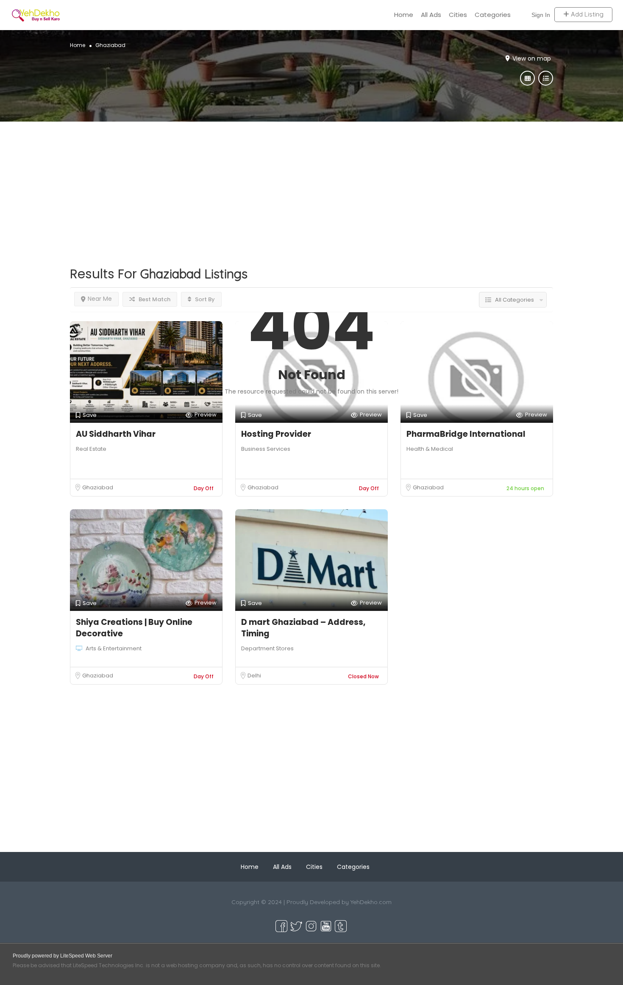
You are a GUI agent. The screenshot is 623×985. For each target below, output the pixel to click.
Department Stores (267, 648)
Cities (458, 14)
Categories (493, 14)
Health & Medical (429, 449)
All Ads (431, 14)
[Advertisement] (311, 181)
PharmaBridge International (466, 434)
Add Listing (586, 15)
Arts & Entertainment (114, 648)
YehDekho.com (371, 902)
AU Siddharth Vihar (116, 434)
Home (403, 14)
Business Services (265, 449)
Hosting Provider (276, 434)
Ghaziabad (97, 487)
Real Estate (91, 449)
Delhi (254, 675)
